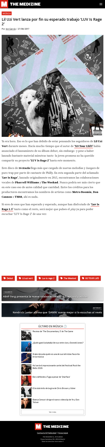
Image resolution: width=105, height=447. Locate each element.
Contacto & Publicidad (46, 433)
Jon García (11, 28)
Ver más (52, 412)
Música (7, 13)
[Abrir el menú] (101, 4)
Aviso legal (63, 433)
